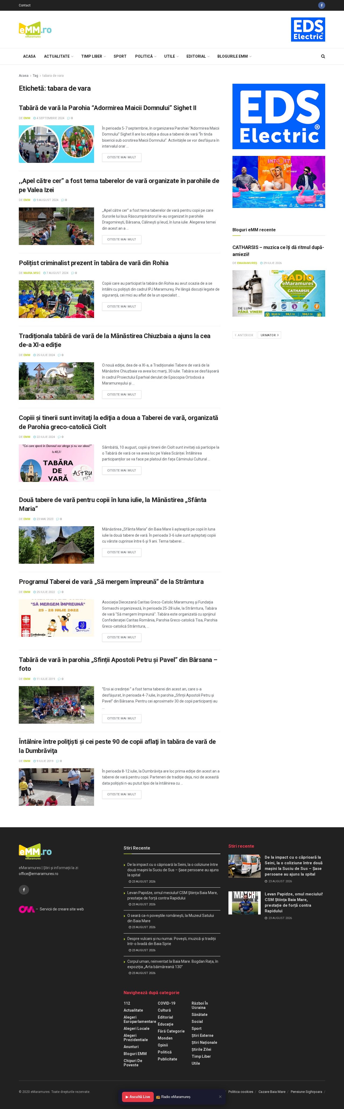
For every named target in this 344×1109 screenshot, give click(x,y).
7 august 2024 (57, 273)
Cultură (164, 1010)
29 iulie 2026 (272, 263)
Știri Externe (202, 1035)
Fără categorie (171, 1031)
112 (127, 1003)
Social (197, 1021)
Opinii (163, 1045)
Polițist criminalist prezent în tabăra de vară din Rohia (93, 263)
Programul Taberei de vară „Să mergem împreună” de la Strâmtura (111, 581)
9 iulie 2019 (44, 761)
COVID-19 (166, 1003)
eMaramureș (247, 263)
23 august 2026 (143, 881)
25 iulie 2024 (45, 355)
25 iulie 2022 (45, 592)
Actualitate (57, 56)
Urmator (269, 335)
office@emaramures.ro (38, 874)
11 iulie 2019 (45, 679)
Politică (144, 56)
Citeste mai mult (121, 157)
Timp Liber (91, 56)
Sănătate (199, 1014)
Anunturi (131, 1047)
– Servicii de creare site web (59, 909)
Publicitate (167, 1059)
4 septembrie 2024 (50, 118)
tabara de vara (53, 76)
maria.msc (31, 273)
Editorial (196, 56)
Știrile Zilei (201, 1049)
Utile (169, 56)
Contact (25, 5)
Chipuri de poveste (133, 1063)
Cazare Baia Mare (272, 1092)
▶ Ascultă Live (138, 1097)
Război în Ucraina (200, 1005)
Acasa (29, 56)
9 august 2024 (47, 200)
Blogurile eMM (232, 56)
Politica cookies (240, 1092)
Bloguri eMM (135, 1054)
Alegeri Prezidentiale (136, 1037)
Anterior (245, 335)
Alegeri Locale (136, 1028)
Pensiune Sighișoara (306, 1092)
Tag (35, 76)
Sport (120, 56)
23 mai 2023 (44, 519)
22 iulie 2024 (45, 437)
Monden (165, 1038)
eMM (26, 118)
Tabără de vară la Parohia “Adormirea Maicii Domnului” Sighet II (107, 108)
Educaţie (165, 1024)
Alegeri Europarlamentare (140, 1019)
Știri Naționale (204, 1042)
